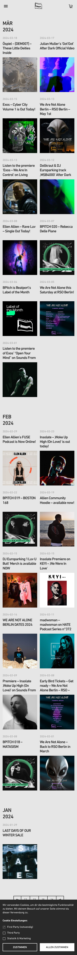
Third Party (13, 933)
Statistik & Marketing (19, 938)
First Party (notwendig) (20, 927)
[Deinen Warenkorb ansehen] (69, 7)
